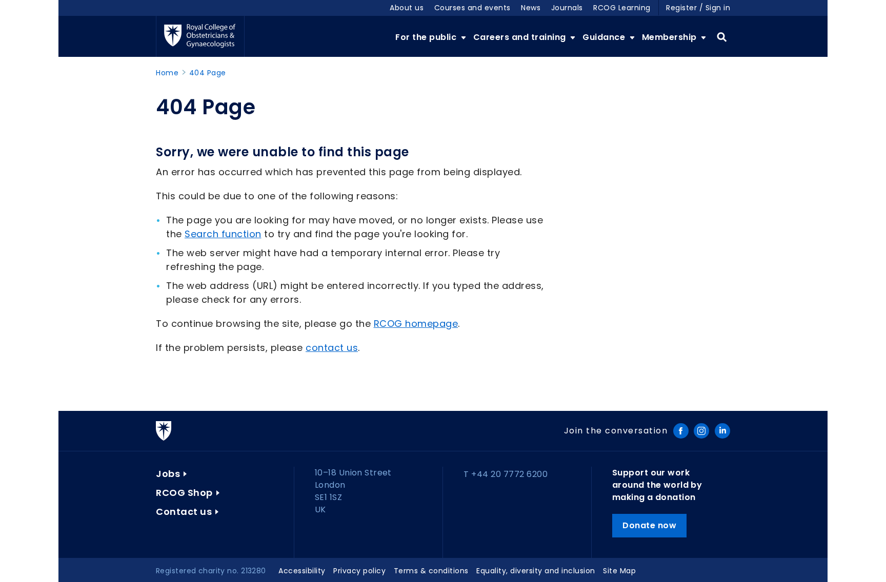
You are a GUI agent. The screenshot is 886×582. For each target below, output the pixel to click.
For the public (427, 37)
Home (167, 73)
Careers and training (521, 37)
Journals (567, 8)
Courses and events (472, 8)
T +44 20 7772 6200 (506, 474)
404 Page (207, 73)
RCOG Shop (184, 492)
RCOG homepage (416, 323)
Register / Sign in (698, 8)
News (530, 8)
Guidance (605, 37)
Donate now (649, 525)
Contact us (184, 511)
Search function (223, 233)
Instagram (701, 431)
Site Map (619, 571)
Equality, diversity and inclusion (535, 571)
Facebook (681, 431)
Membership (670, 37)
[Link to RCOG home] (200, 36)
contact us (332, 347)
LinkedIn (722, 431)
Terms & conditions (431, 571)
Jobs (168, 473)
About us (407, 8)
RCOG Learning (622, 8)
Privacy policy (359, 571)
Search (722, 37)
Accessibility (302, 571)
